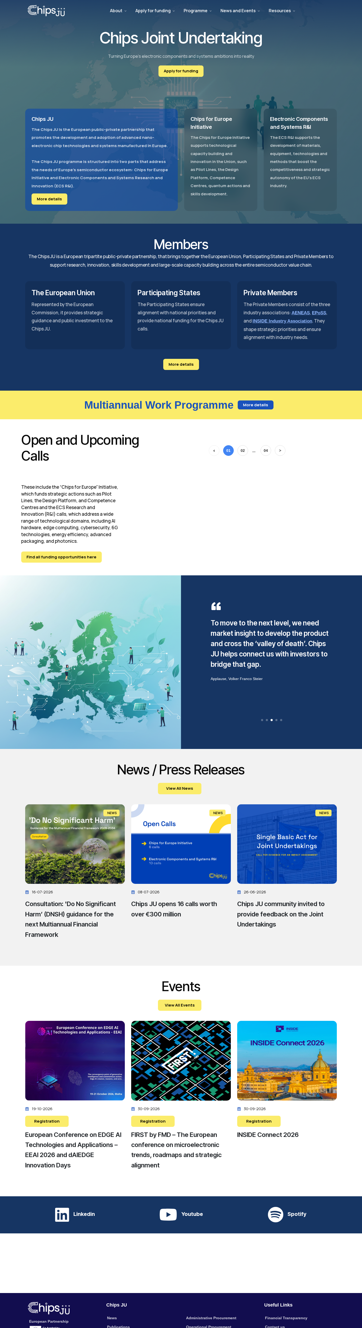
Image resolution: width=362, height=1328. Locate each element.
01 (228, 450)
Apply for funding (153, 11)
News (112, 1318)
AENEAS (301, 312)
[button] (262, 720)
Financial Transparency (286, 1318)
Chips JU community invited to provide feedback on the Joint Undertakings (281, 914)
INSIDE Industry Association (282, 321)
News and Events (238, 11)
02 (243, 450)
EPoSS (319, 312)
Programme (196, 11)
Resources (280, 11)
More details (49, 199)
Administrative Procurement (211, 1318)
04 (266, 450)
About (116, 11)
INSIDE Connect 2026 (268, 1135)
